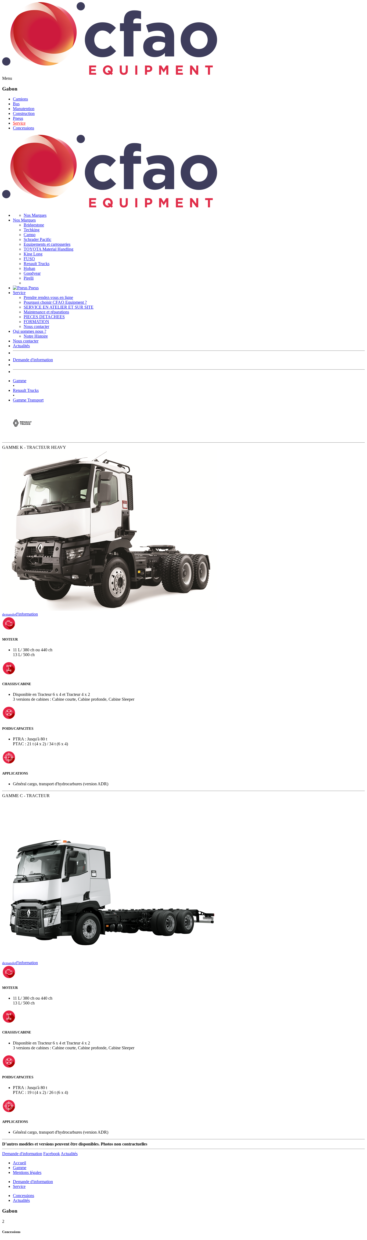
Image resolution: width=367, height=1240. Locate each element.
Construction (24, 113)
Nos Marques (35, 215)
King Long (33, 254)
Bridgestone (34, 225)
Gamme (19, 380)
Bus (16, 104)
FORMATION (36, 321)
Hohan (29, 268)
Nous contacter (36, 326)
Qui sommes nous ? (29, 331)
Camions (20, 99)
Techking (31, 229)
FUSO (29, 258)
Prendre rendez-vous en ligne (48, 297)
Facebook (51, 1153)
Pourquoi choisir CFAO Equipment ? (55, 302)
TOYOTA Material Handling (48, 249)
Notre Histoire (36, 336)
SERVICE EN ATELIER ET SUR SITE (58, 307)
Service (19, 123)
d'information (20, 614)
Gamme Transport (28, 400)
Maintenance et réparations (46, 312)
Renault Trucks (36, 263)
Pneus (18, 118)
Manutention (23, 108)
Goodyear (32, 273)
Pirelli (29, 278)
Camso (29, 234)
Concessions (23, 128)
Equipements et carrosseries (47, 244)
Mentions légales (27, 1172)
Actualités (21, 346)
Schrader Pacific (37, 239)
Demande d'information (33, 359)
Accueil (19, 1163)
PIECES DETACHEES (44, 316)
